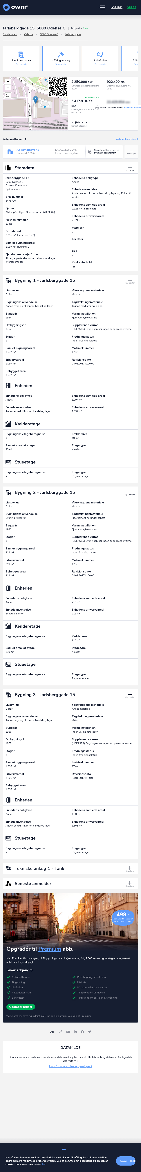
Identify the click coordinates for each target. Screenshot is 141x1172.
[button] (102, 7)
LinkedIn (75, 1032)
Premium (49, 949)
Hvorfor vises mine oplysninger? (70, 1066)
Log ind (116, 7)
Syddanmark (10, 34)
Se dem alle (21, 64)
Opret (131, 7)
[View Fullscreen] (8, 95)
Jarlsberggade (73, 34)
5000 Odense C (49, 34)
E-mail (68, 1032)
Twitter (89, 1032)
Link (61, 1032)
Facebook (82, 1032)
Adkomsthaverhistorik (127, 139)
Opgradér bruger (20, 1007)
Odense (28, 34)
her (44, 1164)
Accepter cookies (127, 1161)
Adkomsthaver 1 (28, 150)
